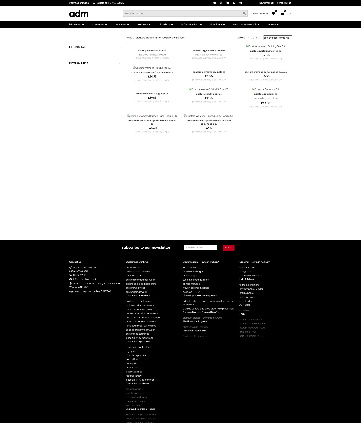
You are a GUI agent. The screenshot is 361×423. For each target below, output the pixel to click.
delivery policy (247, 297)
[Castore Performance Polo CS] (209, 67)
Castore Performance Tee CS (265, 51)
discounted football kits (138, 347)
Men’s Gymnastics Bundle (152, 50)
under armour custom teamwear (143, 317)
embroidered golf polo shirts (141, 283)
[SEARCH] (244, 13)
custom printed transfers (196, 279)
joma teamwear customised (141, 325)
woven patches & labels (196, 287)
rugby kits (131, 351)
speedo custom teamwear (140, 329)
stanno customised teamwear (142, 321)
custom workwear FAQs (252, 327)
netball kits (132, 359)
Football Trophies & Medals (141, 418)
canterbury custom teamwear (142, 313)
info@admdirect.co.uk (84, 279)
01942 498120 (80, 275)
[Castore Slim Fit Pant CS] (209, 89)
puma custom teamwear (139, 309)
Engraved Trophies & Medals (141, 414)
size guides (245, 271)
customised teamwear (138, 333)
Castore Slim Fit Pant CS (209, 93)
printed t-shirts (134, 275)
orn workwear (133, 389)
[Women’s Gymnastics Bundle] (209, 46)
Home (129, 37)
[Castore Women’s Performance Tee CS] (152, 68)
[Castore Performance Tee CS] (265, 46)
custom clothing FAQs (251, 319)
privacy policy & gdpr (251, 288)
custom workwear (135, 287)
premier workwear (135, 401)
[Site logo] (78, 12)
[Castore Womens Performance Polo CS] (265, 67)
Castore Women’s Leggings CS (152, 93)
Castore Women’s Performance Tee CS (152, 72)
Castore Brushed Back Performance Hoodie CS (152, 122)
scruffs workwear (135, 393)
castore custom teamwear (140, 301)
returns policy (246, 292)
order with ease (247, 267)
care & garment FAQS (251, 335)
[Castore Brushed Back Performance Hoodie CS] (152, 116)
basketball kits (134, 371)
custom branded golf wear (140, 279)
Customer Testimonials (195, 336)
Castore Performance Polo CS (209, 72)
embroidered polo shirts (139, 271)
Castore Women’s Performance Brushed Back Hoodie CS (209, 122)
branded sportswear (137, 355)
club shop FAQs (247, 331)
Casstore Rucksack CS (265, 93)
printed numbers (191, 283)
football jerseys (134, 375)
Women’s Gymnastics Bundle (209, 50)
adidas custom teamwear (140, 305)
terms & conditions (249, 284)
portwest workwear (136, 397)
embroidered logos (193, 271)
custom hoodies (134, 267)
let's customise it (191, 267)
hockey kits (132, 363)
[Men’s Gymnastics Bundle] (152, 46)
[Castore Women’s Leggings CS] (152, 89)
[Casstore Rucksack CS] (265, 89)
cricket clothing (134, 367)
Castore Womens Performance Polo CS (266, 72)
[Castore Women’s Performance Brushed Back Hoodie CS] (209, 116)
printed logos (190, 275)
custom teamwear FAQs (252, 323)
